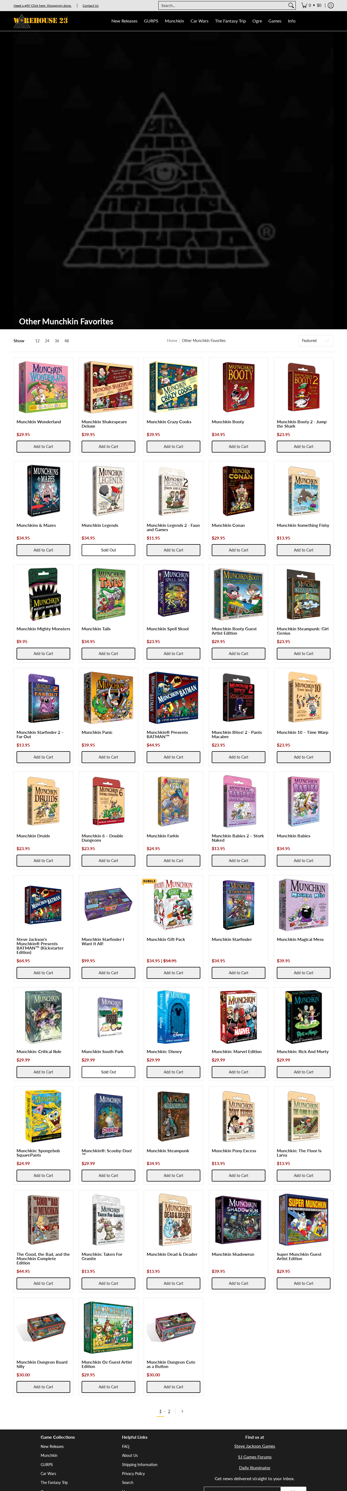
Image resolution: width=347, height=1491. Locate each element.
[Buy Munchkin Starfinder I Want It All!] (108, 905)
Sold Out (108, 550)
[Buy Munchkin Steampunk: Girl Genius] (303, 594)
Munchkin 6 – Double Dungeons (102, 838)
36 (57, 341)
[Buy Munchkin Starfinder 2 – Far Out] (43, 698)
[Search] (291, 5)
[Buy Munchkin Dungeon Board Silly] (43, 1327)
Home (172, 340)
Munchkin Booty (228, 421)
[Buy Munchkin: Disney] (173, 1017)
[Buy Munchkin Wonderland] (43, 387)
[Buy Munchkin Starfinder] (238, 905)
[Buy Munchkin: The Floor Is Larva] (303, 1116)
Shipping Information (140, 1464)
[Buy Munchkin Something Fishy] (303, 491)
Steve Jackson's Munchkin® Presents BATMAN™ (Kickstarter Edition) (40, 946)
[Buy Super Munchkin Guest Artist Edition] (303, 1220)
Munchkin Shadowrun (233, 1254)
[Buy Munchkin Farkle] (173, 801)
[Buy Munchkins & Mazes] (43, 491)
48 (67, 341)
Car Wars (48, 1473)
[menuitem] (311, 5)
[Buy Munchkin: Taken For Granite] (108, 1220)
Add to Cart (43, 446)
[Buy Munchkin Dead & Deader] (173, 1220)
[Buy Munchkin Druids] (43, 801)
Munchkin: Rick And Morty (303, 1051)
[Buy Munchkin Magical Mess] (303, 905)
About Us (130, 1455)
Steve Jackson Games (254, 1445)
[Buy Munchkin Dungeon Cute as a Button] (173, 1327)
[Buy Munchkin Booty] (238, 387)
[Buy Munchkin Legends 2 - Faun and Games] (173, 491)
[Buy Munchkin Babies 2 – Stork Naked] (238, 801)
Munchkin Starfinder (232, 939)
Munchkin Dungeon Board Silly (42, 1364)
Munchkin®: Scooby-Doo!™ (107, 1152)
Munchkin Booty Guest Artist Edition (234, 630)
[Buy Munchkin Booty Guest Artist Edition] (238, 594)
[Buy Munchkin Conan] (238, 491)
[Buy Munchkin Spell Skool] (173, 594)
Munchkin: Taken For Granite (102, 1256)
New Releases (52, 1446)
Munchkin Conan (228, 525)
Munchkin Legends (100, 525)
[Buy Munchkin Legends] (108, 491)
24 (47, 341)
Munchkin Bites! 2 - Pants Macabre (237, 734)
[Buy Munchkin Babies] (303, 801)
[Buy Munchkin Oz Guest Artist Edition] (108, 1327)
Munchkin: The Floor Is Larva (299, 1152)
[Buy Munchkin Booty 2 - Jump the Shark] (303, 387)
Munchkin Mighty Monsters (43, 628)
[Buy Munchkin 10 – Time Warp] (303, 698)
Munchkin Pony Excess (234, 1150)
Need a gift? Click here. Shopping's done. (43, 6)
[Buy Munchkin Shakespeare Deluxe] (108, 387)
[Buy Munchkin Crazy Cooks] (173, 387)
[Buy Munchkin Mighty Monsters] (43, 594)
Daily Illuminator (255, 1467)
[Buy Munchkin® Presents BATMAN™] (173, 698)
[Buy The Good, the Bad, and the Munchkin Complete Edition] (43, 1220)
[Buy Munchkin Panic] (108, 698)
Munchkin (49, 1455)
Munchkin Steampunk (168, 1150)
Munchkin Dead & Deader (172, 1254)
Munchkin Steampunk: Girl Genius (303, 630)
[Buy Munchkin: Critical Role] (43, 1017)
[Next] (184, 1411)
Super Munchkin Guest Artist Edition (299, 1256)
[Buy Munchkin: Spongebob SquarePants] (43, 1116)
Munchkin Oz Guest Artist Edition (107, 1364)
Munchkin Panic (97, 732)
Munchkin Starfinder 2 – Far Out (40, 734)
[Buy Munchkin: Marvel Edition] (238, 1017)
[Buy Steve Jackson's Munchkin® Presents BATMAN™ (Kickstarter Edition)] (43, 905)
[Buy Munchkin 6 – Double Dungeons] (108, 801)
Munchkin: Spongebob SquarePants (38, 1152)
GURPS (47, 1464)
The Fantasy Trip (54, 1482)
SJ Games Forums (255, 1456)
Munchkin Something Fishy (303, 525)
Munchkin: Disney (164, 1051)
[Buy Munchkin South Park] (108, 1017)
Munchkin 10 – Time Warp (302, 732)
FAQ (125, 1446)
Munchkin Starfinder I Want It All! (103, 941)
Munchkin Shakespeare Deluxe (104, 423)
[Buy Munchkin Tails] (108, 594)
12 (37, 341)
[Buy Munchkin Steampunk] (173, 1116)
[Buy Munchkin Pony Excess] (238, 1116)
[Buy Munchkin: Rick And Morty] (303, 1017)
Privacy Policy (133, 1473)
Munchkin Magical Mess (300, 939)
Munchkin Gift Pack (166, 939)
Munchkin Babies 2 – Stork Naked (238, 838)
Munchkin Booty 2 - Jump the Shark (302, 423)
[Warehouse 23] (41, 21)
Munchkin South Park (103, 1051)
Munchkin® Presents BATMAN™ (167, 734)
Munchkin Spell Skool (168, 628)
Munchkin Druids (33, 835)
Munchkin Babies (293, 835)
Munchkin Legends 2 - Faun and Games (173, 527)
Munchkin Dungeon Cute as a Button (171, 1364)
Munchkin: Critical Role (39, 1051)
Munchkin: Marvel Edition (237, 1051)
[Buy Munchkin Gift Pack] (173, 905)
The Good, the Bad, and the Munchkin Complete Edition (43, 1258)
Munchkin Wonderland (39, 421)
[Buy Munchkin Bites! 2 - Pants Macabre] (238, 698)
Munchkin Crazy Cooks (169, 421)
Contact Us (91, 6)
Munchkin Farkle (163, 835)
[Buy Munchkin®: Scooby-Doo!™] (108, 1116)
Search (127, 1482)
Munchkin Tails (96, 628)
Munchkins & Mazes (36, 525)
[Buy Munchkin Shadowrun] (238, 1220)
